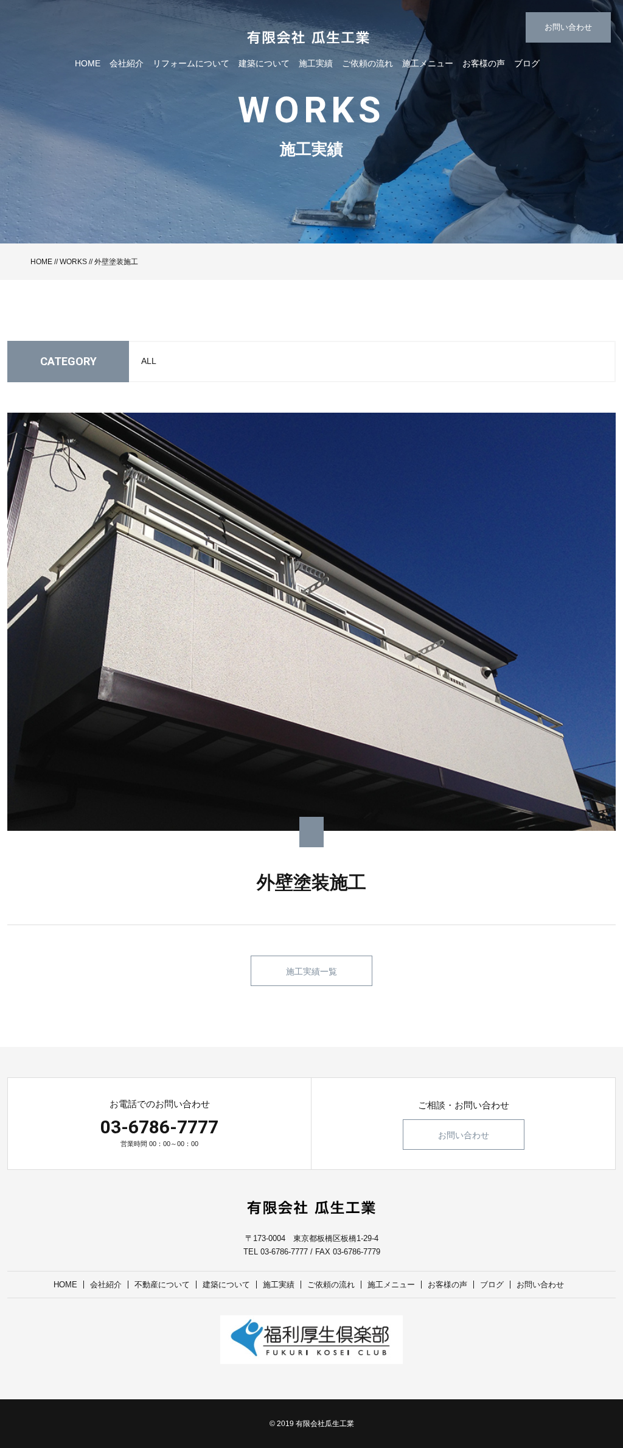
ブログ (527, 63)
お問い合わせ (568, 27)
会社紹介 (127, 63)
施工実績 (316, 63)
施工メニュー (427, 63)
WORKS (73, 261)
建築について (264, 63)
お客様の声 (483, 63)
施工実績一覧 (311, 971)
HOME (87, 63)
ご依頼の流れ (367, 63)
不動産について (162, 1284)
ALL (148, 361)
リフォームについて (191, 63)
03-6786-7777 (159, 1127)
